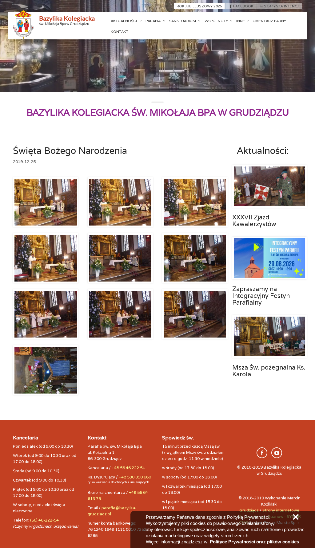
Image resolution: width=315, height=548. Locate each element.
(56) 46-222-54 (44, 520)
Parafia (153, 20)
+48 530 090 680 (135, 477)
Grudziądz (249, 510)
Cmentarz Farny (269, 20)
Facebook (243, 6)
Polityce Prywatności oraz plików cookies (254, 541)
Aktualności (124, 20)
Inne (240, 20)
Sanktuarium (183, 20)
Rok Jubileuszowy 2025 (199, 6)
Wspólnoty (217, 20)
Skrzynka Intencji (282, 6)
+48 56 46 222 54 (128, 467)
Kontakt (119, 31)
